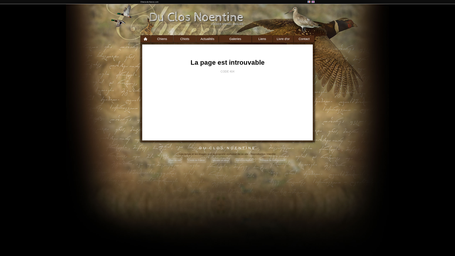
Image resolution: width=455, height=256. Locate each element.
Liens (262, 39)
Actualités (207, 39)
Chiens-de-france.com (149, 2)
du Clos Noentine (227, 148)
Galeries (235, 39)
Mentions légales (244, 160)
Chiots (184, 39)
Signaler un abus (220, 160)
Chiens (162, 39)
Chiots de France (196, 160)
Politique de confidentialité (273, 160)
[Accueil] (145, 38)
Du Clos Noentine (196, 17)
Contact (304, 39)
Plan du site (175, 160)
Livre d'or (283, 39)
